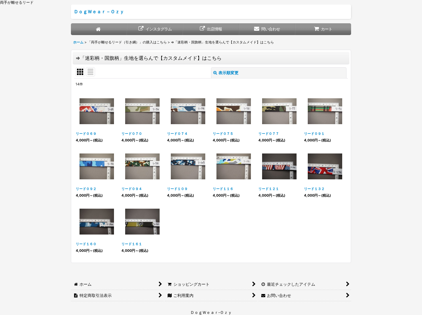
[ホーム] (99, 29)
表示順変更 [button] (228, 72)
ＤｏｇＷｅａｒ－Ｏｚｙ (99, 11)
